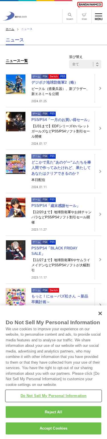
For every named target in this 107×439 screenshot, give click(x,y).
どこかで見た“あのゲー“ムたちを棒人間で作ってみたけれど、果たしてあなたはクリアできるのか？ (61, 168)
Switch (54, 76)
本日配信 (38, 180)
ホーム (10, 29)
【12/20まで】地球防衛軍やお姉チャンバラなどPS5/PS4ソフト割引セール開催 (61, 217)
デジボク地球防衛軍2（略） (54, 82)
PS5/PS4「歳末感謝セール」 (55, 206)
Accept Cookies (54, 428)
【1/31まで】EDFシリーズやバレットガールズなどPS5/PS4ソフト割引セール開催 (60, 131)
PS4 (45, 76)
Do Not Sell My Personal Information (54, 396)
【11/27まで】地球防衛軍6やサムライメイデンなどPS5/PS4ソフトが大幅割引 (60, 265)
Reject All (53, 412)
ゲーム (36, 76)
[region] (53, 372)
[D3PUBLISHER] (15, 19)
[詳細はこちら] (97, 88)
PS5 (62, 76)
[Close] (100, 313)
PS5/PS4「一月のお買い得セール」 (61, 120)
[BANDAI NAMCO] (89, 5)
